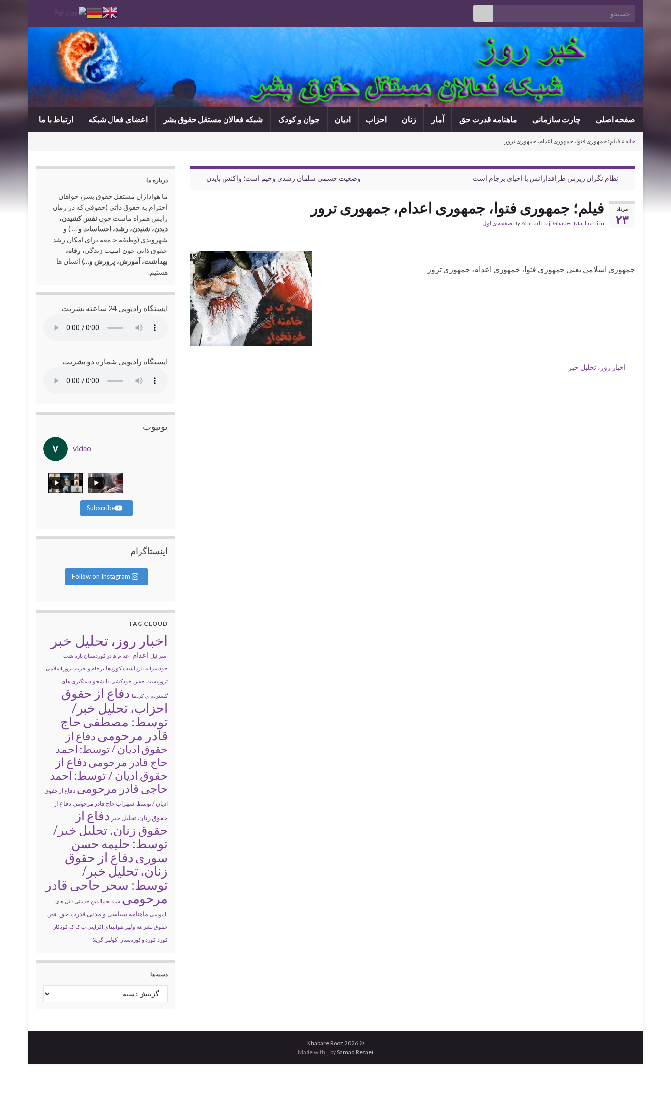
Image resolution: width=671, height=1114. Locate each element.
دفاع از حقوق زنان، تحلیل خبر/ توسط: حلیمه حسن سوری (110, 836)
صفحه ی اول (497, 223)
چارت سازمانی (556, 119)
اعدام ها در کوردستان (107, 655)
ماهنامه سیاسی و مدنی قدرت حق (103, 914)
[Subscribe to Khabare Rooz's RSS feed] (40, 10)
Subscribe (101, 508)
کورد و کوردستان (137, 939)
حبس (139, 681)
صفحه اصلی (615, 119)
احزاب (376, 119)
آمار (437, 119)
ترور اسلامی (59, 668)
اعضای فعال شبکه (118, 119)
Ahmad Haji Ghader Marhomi (559, 223)
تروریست (157, 681)
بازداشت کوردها (125, 668)
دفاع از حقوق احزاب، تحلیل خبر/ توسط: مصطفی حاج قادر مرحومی (114, 714)
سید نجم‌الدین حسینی (97, 901)
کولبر (111, 939)
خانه (630, 141)
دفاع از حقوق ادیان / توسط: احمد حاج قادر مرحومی (112, 749)
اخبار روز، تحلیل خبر (597, 367)
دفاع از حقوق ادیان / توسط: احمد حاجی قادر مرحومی (109, 775)
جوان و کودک (299, 119)
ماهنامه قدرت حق (488, 119)
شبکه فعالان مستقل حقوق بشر (213, 119)
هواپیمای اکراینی (105, 926)
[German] (94, 11)
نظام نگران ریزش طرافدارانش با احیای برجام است (545, 178)
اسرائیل (159, 655)
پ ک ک (77, 926)
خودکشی (121, 681)
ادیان (343, 119)
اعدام (140, 654)
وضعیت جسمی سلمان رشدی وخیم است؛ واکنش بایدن (283, 178)
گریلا (98, 939)
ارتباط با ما (56, 119)
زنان (409, 119)
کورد (162, 939)
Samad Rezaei (355, 1052)
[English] (110, 11)
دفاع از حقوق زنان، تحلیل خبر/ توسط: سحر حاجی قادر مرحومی (106, 878)
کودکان (60, 926)
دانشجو (101, 681)
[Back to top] (22, 1092)
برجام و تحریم (89, 668)
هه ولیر (133, 926)
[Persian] (70, 11)
